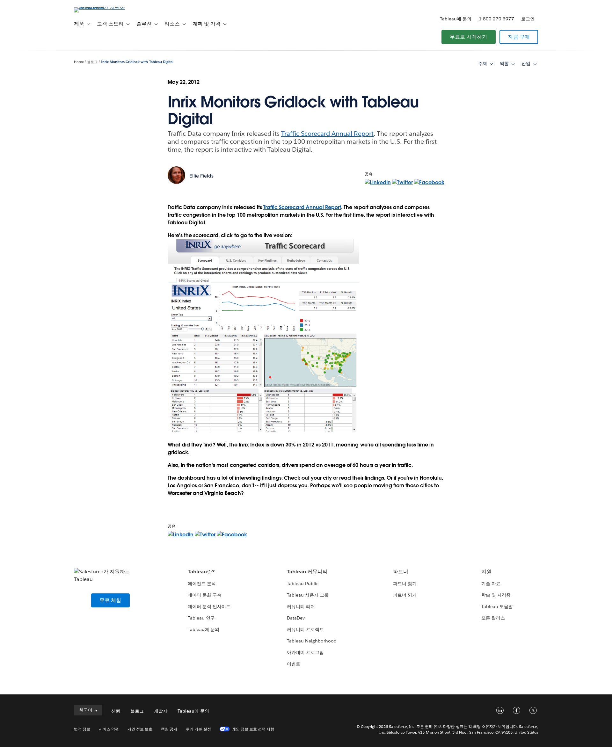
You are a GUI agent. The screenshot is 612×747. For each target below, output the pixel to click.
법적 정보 (82, 729)
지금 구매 (519, 36)
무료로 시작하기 (468, 36)
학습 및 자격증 (496, 595)
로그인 (528, 19)
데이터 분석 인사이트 (209, 606)
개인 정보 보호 (139, 729)
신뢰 (115, 711)
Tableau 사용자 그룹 (308, 595)
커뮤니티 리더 (301, 606)
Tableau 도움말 (497, 606)
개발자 (160, 711)
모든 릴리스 (493, 618)
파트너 (400, 571)
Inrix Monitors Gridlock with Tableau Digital (137, 62)
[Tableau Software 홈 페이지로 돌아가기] (101, 7)
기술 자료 (490, 583)
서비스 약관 (109, 729)
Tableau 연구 (201, 618)
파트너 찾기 (405, 583)
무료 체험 (110, 600)
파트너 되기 (405, 595)
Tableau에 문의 (455, 19)
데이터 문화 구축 (205, 595)
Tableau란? (201, 571)
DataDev (296, 618)
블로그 (92, 62)
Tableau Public (302, 583)
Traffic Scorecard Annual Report (327, 133)
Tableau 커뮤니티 (307, 571)
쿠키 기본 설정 (198, 729)
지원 (486, 571)
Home (79, 62)
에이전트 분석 (202, 583)
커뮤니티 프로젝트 (305, 629)
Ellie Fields (201, 176)
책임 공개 (169, 729)
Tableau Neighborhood (312, 641)
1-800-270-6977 (496, 19)
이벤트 (293, 664)
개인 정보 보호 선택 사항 (253, 729)
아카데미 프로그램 (305, 652)
